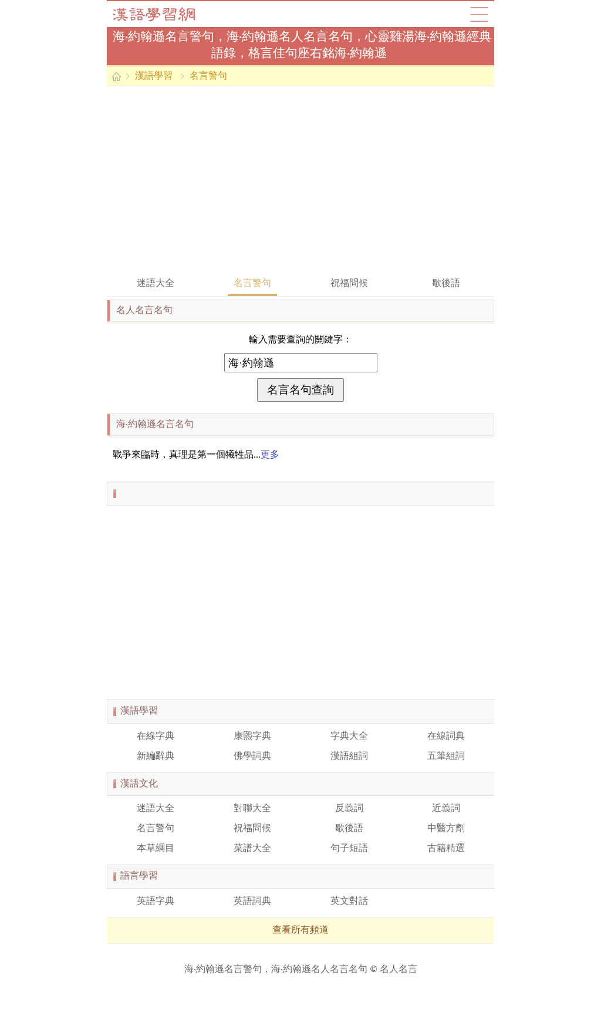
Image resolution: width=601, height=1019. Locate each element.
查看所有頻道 (300, 930)
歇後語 (446, 283)
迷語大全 (155, 283)
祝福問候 (349, 283)
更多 (270, 455)
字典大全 (349, 736)
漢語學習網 (165, 14)
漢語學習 (154, 76)
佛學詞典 (252, 756)
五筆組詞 (446, 756)
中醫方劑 (446, 828)
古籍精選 (446, 848)
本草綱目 (155, 848)
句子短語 (349, 848)
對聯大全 (252, 808)
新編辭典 (155, 756)
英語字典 (155, 901)
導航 (479, 14)
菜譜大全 (252, 848)
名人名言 (398, 969)
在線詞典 (446, 736)
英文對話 (349, 901)
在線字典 (155, 736)
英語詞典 (252, 901)
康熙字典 (252, 736)
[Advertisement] (300, 180)
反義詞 (349, 808)
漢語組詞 (349, 756)
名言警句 (208, 76)
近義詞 (446, 808)
